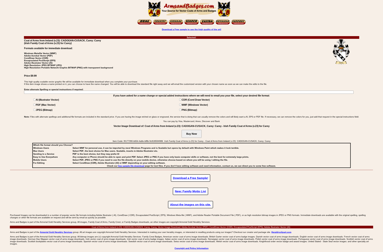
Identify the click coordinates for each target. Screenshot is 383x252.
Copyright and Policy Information (192, 248)
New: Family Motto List (190, 191)
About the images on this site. (190, 204)
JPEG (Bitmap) (44, 110)
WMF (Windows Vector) (195, 105)
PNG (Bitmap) (189, 110)
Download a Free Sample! (190, 178)
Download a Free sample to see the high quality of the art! (191, 29)
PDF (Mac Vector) (45, 105)
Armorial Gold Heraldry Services (56, 232)
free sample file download (131, 166)
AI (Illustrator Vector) (47, 100)
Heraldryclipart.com (281, 232)
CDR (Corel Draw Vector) (196, 100)
